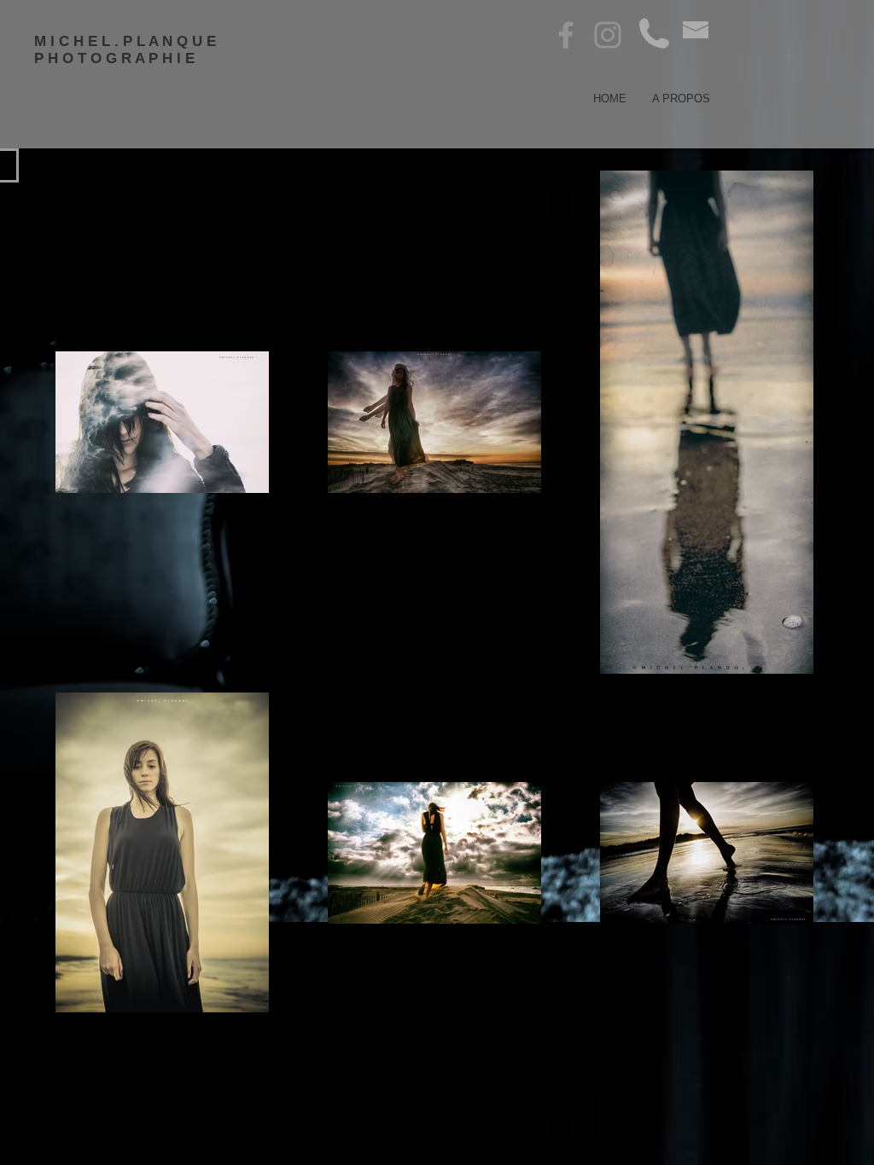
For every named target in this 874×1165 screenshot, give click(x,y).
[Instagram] (608, 35)
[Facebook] (566, 35)
